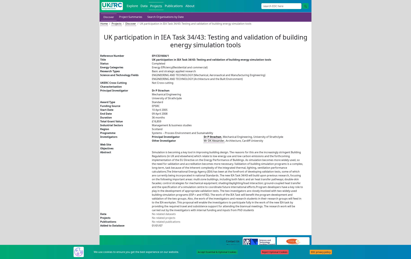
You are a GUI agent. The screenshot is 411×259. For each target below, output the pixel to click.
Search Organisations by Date (165, 17)
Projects (156, 6)
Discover (108, 17)
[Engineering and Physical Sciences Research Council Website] (293, 241)
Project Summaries (130, 17)
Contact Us (232, 241)
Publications (174, 6)
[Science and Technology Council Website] (259, 241)
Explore (132, 6)
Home (104, 23)
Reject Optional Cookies (274, 252)
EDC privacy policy (321, 252)
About (189, 6)
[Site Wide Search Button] (305, 6)
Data (144, 6)
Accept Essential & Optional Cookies (217, 252)
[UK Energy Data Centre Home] (112, 6)
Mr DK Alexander (214, 140)
